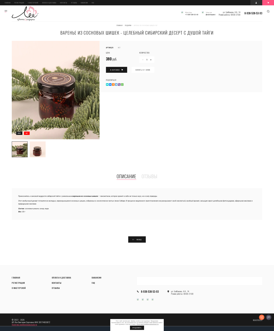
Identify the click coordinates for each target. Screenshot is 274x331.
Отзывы (74, 3)
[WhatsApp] (122, 84)
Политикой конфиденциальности (148, 324)
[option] (56, 90)
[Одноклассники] (113, 84)
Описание (126, 176)
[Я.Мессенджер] (107, 84)
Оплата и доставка (49, 3)
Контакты (63, 3)
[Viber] (119, 84)
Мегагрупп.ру (257, 320)
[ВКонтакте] (110, 84)
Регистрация (19, 3)
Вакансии (84, 3)
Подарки (128, 25)
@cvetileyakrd (210, 15)
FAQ (93, 3)
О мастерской (33, 3)
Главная (8, 3)
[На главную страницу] (25, 13)
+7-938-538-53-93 (191, 15)
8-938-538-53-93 (253, 13)
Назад (139, 239)
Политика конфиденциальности (24, 324)
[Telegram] (116, 84)
